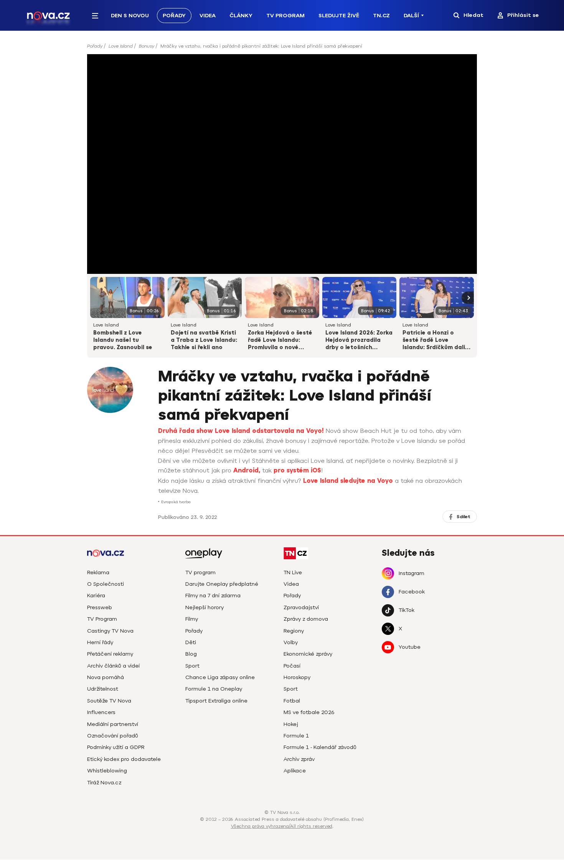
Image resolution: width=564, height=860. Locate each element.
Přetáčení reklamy (110, 654)
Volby (291, 642)
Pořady (174, 15)
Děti (190, 642)
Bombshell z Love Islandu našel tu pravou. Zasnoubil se (122, 340)
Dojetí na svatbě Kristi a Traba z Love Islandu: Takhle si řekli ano (204, 340)
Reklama (98, 572)
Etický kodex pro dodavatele (124, 759)
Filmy (191, 619)
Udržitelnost (102, 689)
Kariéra (96, 595)
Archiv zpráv (299, 759)
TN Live (293, 572)
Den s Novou (130, 15)
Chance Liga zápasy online (220, 677)
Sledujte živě (338, 15)
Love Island (121, 46)
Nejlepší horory (204, 607)
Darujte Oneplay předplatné (221, 584)
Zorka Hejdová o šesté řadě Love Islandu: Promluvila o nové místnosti (280, 340)
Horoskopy (297, 677)
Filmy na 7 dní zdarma (213, 595)
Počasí (292, 666)
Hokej (291, 724)
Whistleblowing (107, 770)
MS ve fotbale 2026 (309, 712)
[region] (282, 48)
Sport (192, 666)
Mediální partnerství (112, 724)
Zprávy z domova (306, 619)
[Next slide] (468, 298)
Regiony (294, 631)
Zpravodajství (301, 607)
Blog (191, 654)
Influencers (101, 712)
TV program (200, 572)
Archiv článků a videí (113, 666)
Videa (208, 15)
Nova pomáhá (105, 677)
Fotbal (292, 701)
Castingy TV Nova (110, 631)
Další (411, 15)
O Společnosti (105, 584)
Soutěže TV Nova (109, 701)
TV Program (285, 15)
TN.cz (381, 15)
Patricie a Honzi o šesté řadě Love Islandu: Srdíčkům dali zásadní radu (433, 340)
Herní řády (100, 642)
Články (240, 15)
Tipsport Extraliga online (216, 701)
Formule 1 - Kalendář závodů (320, 747)
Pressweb (99, 607)
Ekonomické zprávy (308, 654)
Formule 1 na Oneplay (213, 689)
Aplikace (295, 770)
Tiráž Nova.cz (104, 782)
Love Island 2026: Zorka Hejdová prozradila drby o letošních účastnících (358, 340)
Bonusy (146, 46)
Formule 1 (296, 735)
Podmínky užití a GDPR (116, 747)
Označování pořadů (112, 735)
